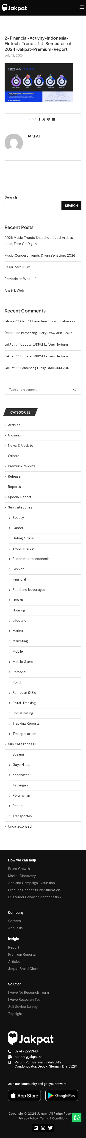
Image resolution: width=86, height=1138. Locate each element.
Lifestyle (19, 620)
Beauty (18, 517)
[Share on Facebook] (39, 119)
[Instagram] (43, 1128)
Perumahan (21, 795)
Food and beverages (29, 589)
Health (18, 600)
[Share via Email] (53, 119)
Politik (17, 682)
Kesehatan (21, 775)
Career (18, 528)
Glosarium (16, 435)
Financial (19, 579)
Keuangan (20, 785)
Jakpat (34, 136)
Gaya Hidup (22, 764)
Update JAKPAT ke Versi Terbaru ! (44, 344)
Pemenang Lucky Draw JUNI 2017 (44, 368)
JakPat (10, 344)
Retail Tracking (24, 703)
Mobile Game (23, 661)
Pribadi (18, 806)
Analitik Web (14, 290)
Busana (18, 754)
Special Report (19, 497)
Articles (14, 425)
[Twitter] (50, 1128)
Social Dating (23, 713)
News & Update (20, 445)
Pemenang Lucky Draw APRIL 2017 (46, 333)
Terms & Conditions (54, 1118)
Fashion (18, 569)
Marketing (20, 641)
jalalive (9, 321)
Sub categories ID (22, 744)
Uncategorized (20, 826)
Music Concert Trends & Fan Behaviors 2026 (40, 255)
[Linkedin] (35, 1128)
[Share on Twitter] (43, 119)
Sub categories (20, 507)
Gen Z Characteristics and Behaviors (47, 321)
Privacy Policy (28, 1118)
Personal (19, 672)
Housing (19, 610)
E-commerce (23, 548)
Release (14, 476)
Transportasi (23, 816)
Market (18, 631)
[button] (76, 1117)
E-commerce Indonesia (31, 559)
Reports (14, 486)
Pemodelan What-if (20, 279)
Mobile (18, 651)
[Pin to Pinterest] (48, 119)
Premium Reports (22, 466)
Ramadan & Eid (24, 692)
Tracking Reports (26, 723)
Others (13, 456)
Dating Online (23, 538)
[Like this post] (34, 119)
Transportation (24, 734)
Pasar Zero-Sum (17, 267)
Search (11, 197)
